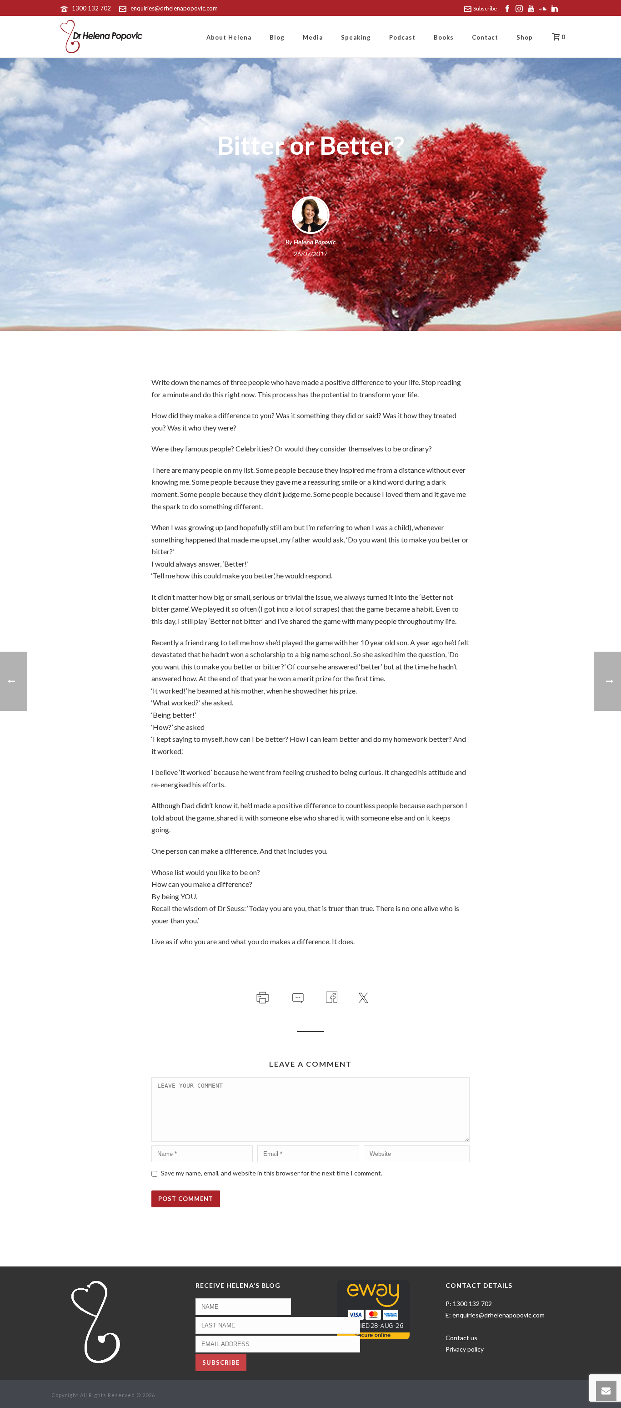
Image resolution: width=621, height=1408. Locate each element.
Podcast (402, 37)
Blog (277, 37)
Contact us (461, 1338)
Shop (524, 37)
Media (313, 37)
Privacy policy (465, 1349)
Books (444, 37)
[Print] (261, 996)
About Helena (228, 37)
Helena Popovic (315, 242)
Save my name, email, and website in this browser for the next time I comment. (271, 1173)
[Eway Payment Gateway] (373, 1309)
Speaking (356, 37)
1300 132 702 (91, 8)
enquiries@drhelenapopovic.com (174, 8)
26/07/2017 (310, 254)
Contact (485, 37)
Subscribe (485, 8)
